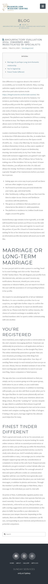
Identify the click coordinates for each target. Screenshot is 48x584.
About (18, 563)
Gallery (26, 563)
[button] (43, 6)
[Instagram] (32, 556)
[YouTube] (24, 556)
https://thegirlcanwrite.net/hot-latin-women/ (19, 94)
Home (12, 563)
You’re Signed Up (13, 69)
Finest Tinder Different (15, 72)
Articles (34, 563)
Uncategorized (27, 48)
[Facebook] (16, 556)
